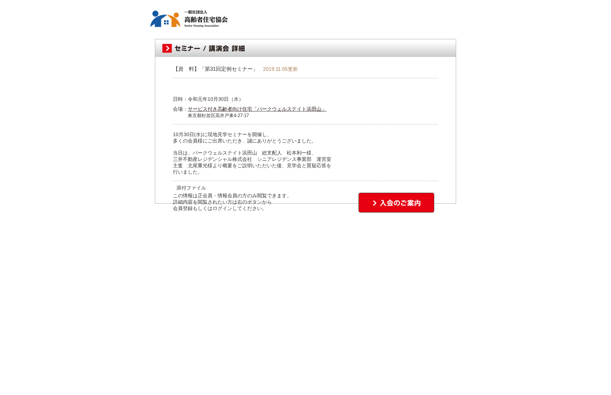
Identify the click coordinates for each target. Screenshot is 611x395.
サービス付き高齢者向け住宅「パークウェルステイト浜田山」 (257, 109)
